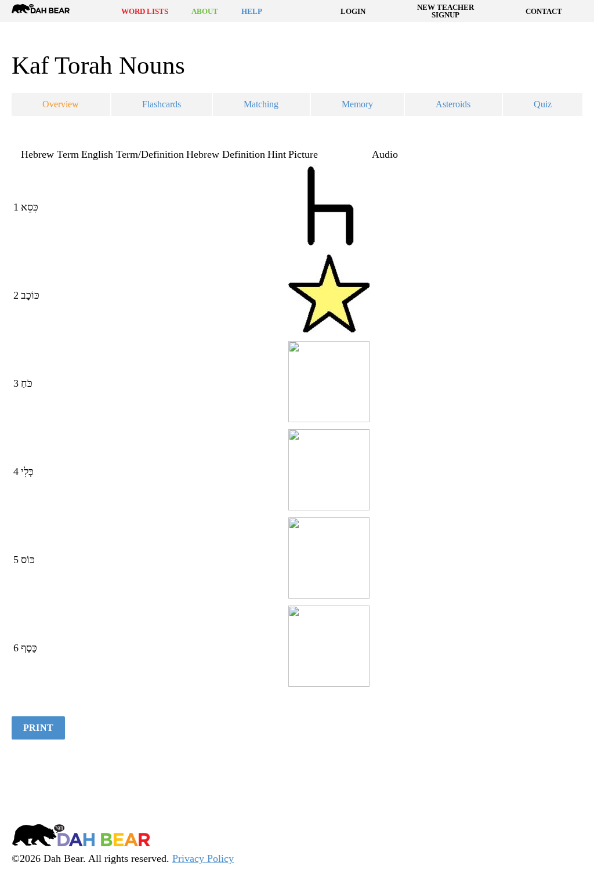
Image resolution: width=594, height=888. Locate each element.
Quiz (543, 104)
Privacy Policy (203, 858)
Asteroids (453, 104)
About (204, 11)
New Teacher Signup (445, 11)
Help (251, 11)
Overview (60, 104)
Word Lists (144, 11)
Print (38, 728)
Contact (544, 11)
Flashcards (161, 104)
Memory (357, 104)
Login (353, 11)
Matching (261, 104)
